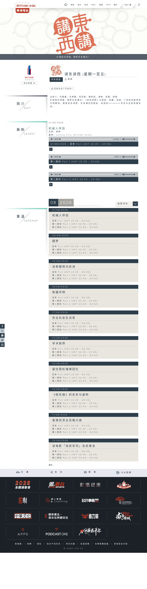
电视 (71, 6)
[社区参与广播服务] (124, 500)
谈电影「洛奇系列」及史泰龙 (74, 446)
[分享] (52, 472)
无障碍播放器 (102, 544)
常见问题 (71, 544)
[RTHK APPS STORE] (23, 532)
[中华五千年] (90, 532)
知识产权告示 (54, 544)
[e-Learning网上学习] (56, 500)
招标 (40, 544)
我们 (114, 6)
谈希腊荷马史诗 (64, 266)
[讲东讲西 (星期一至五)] (50, 149)
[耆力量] (90, 516)
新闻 (85, 6)
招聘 (30, 544)
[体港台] (56, 485)
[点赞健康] (90, 485)
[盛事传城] (124, 516)
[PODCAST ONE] (56, 532)
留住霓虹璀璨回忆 (65, 369)
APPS (107, 6)
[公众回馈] (118, 473)
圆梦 (55, 241)
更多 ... (51, 465)
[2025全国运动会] (23, 485)
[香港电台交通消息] (18, 472)
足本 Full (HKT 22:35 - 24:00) (71, 221)
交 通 (25, 472)
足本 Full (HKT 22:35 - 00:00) (71, 246)
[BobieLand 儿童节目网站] (124, 485)
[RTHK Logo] (24, 6)
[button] (52, 139)
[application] (92, 139)
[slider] (130, 139)
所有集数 (56, 79)
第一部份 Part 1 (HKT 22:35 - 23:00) (75, 224)
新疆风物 (59, 292)
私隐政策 (86, 544)
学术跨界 (59, 343)
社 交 (59, 472)
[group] (123, 139)
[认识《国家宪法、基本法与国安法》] (56, 516)
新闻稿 (19, 544)
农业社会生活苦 (64, 318)
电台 (78, 6)
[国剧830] (23, 500)
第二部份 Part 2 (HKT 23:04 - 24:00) (75, 227)
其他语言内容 (121, 544)
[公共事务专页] (90, 500)
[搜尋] (139, 4)
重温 (100, 6)
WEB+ (93, 6)
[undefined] (66, 5)
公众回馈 (126, 472)
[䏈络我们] (85, 472)
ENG (126, 5)
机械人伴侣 (57, 128)
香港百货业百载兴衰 (67, 420)
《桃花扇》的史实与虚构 (70, 394)
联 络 (92, 472)
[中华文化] (23, 516)
